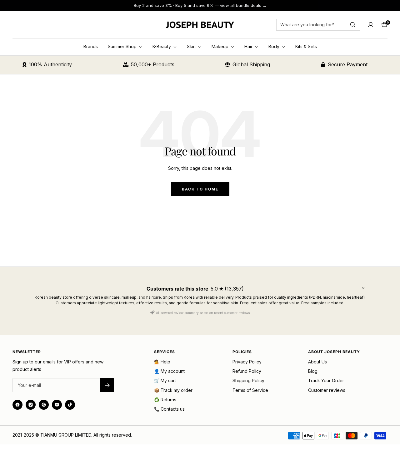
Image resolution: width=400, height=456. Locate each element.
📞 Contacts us (169, 409)
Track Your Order (326, 380)
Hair (249, 46)
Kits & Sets (306, 46)
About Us (317, 361)
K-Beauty (162, 46)
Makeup (221, 46)
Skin (192, 46)
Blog (313, 371)
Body (274, 46)
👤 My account (169, 371)
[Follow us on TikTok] (70, 405)
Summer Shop (123, 46)
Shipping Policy (248, 380)
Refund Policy (246, 371)
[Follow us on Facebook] (17, 405)
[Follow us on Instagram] (31, 405)
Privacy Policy (247, 361)
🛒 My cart (165, 380)
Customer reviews (326, 390)
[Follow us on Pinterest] (44, 405)
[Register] (107, 385)
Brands (90, 46)
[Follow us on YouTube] (57, 405)
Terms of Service (250, 390)
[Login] (371, 25)
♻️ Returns (165, 399)
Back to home (200, 189)
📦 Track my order (173, 390)
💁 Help (162, 361)
